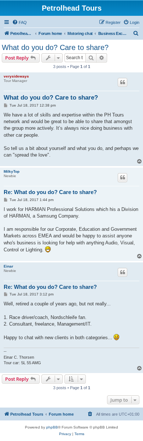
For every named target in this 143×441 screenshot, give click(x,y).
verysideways (16, 76)
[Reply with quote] (122, 82)
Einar (8, 266)
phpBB (52, 427)
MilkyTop (11, 171)
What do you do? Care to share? (55, 47)
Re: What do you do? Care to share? (50, 192)
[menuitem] (19, 22)
